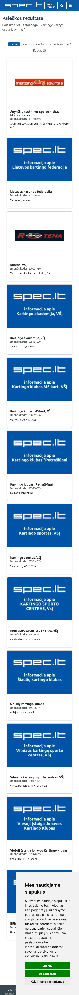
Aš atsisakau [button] (47, 973)
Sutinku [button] (47, 965)
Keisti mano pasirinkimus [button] (47, 981)
